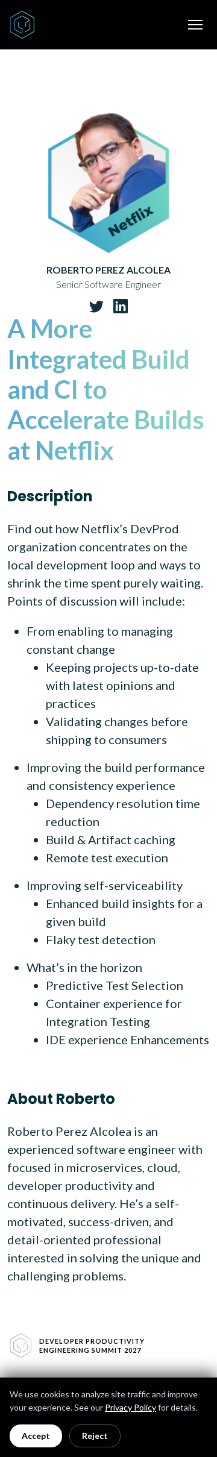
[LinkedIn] (120, 306)
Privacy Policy (130, 1407)
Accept (36, 1435)
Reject (95, 1435)
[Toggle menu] (195, 24)
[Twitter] (96, 306)
